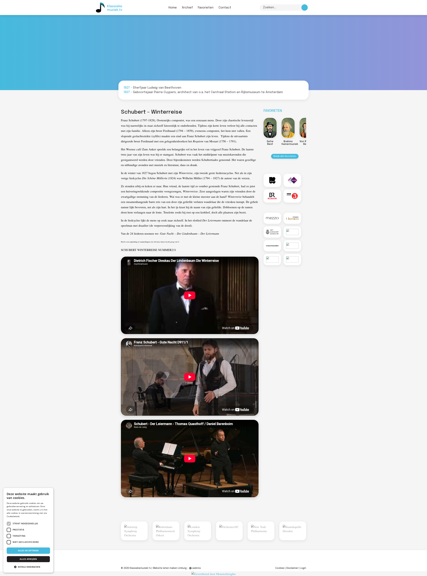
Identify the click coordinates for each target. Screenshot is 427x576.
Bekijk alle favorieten (285, 156)
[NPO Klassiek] (292, 180)
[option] (266, 132)
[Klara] (272, 180)
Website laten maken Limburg (170, 568)
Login (303, 568)
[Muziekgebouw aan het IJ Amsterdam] (292, 246)
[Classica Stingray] (292, 218)
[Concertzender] (272, 246)
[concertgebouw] (272, 232)
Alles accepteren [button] (28, 550)
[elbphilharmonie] (292, 232)
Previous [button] (260, 129)
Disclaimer (292, 568)
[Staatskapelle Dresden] (293, 531)
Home (172, 7)
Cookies (279, 568)
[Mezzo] (272, 218)
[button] (28, 566)
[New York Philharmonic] (261, 531)
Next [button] (309, 129)
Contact (225, 7)
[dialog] (28, 530)
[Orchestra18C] (229, 531)
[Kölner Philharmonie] (272, 259)
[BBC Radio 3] (292, 196)
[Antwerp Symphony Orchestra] (134, 531)
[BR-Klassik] (272, 196)
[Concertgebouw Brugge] (292, 259)
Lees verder (26, 516)
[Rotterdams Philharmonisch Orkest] (166, 531)
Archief (187, 7)
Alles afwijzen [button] (28, 559)
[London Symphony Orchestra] (198, 531)
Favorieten (206, 7)
